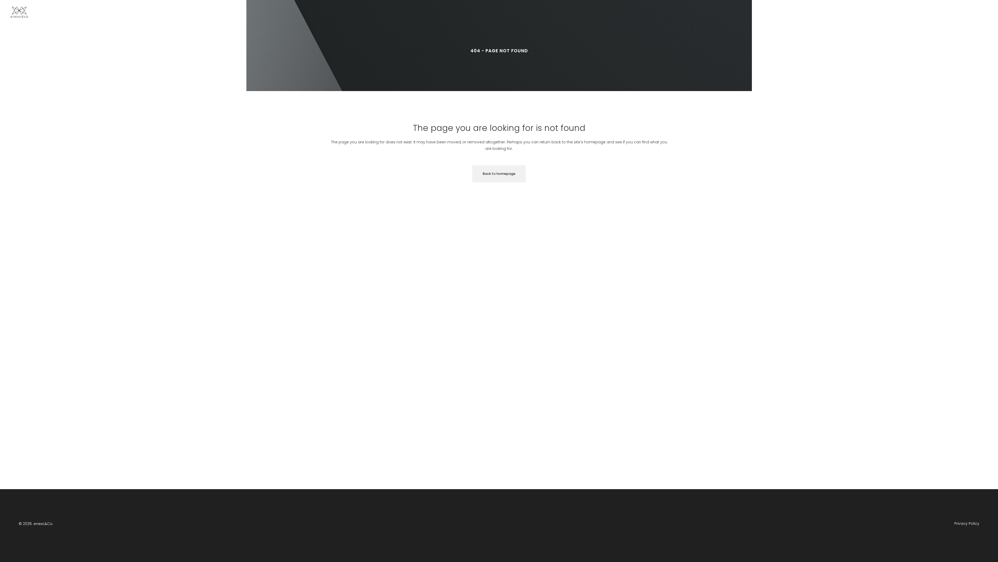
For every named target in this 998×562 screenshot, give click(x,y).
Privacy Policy (966, 523)
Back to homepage (499, 173)
